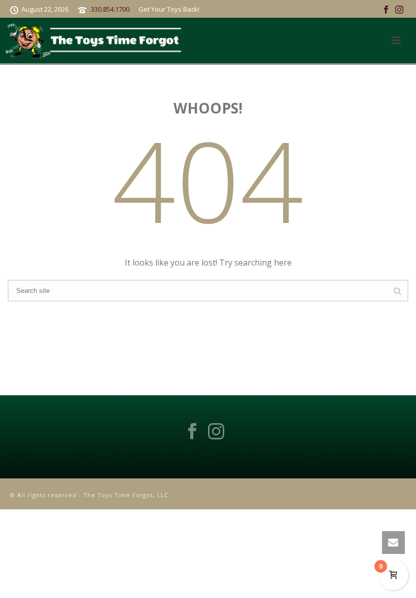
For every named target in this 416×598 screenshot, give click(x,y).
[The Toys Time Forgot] (96, 40)
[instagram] (216, 431)
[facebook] (192, 431)
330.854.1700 (110, 9)
